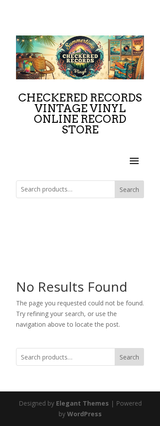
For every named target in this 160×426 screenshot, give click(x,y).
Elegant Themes (82, 403)
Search (129, 189)
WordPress (84, 414)
